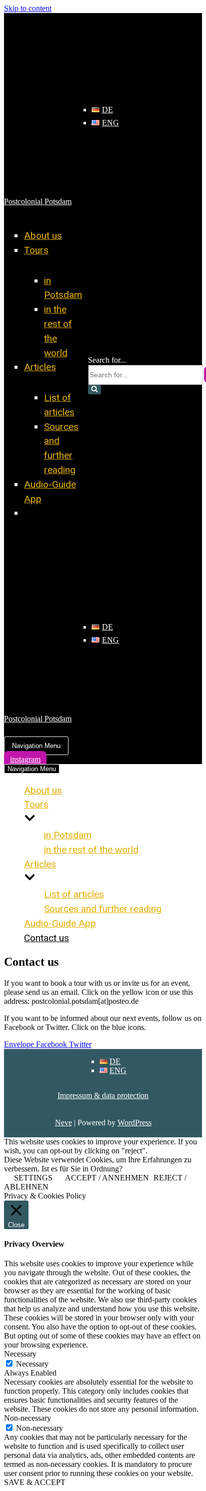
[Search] (94, 389)
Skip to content (28, 8)
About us (43, 235)
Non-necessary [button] (27, 1418)
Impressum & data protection (103, 1095)
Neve (63, 1122)
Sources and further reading (103, 909)
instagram (25, 759)
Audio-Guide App (60, 923)
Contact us (46, 513)
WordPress (135, 1122)
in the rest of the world (91, 849)
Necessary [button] (20, 1354)
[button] (94, 389)
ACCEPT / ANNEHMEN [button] (107, 1177)
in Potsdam (68, 835)
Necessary (32, 1364)
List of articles (74, 894)
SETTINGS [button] (33, 1177)
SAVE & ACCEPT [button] (35, 1482)
